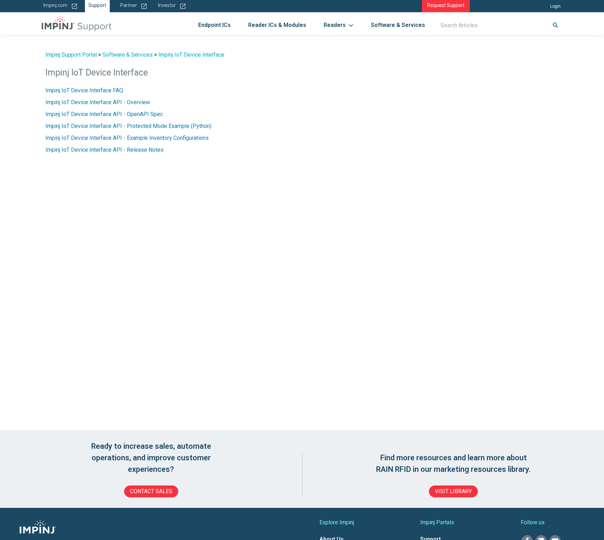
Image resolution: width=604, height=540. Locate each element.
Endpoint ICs (214, 25)
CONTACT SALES (151, 491)
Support (97, 5)
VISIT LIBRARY (453, 491)
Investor (167, 5)
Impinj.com (55, 5)
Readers (335, 25)
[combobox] (488, 25)
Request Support (446, 5)
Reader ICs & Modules (277, 25)
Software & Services (398, 25)
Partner (128, 5)
